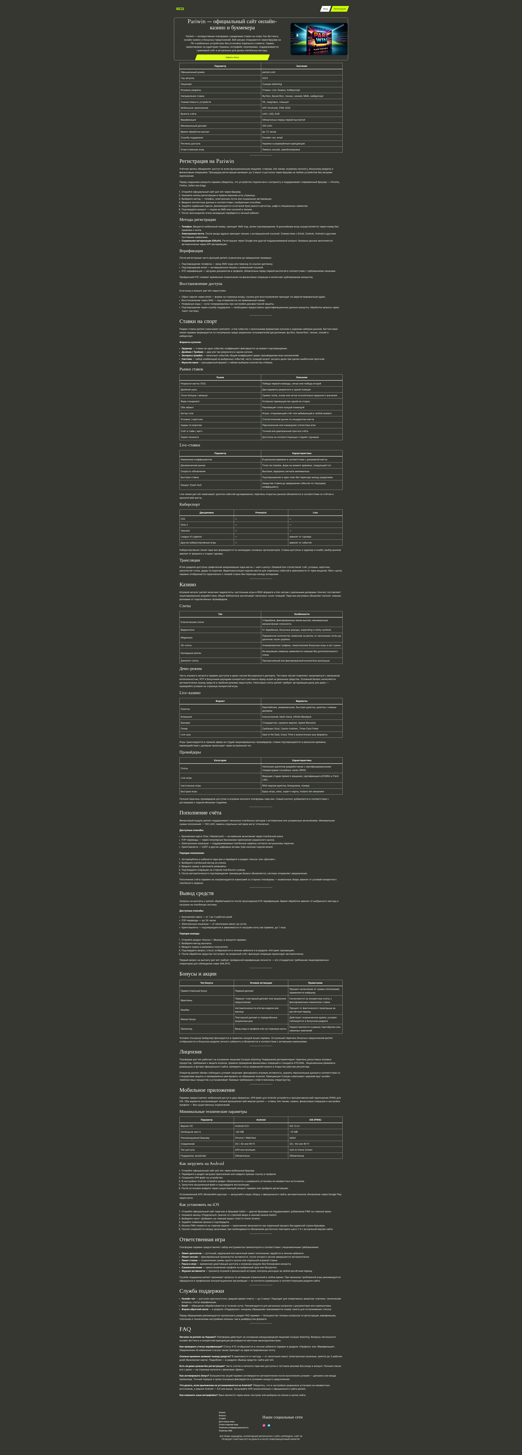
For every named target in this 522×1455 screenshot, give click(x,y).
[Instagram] (264, 1425)
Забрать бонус (232, 57)
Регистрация (339, 9)
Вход (325, 9)
